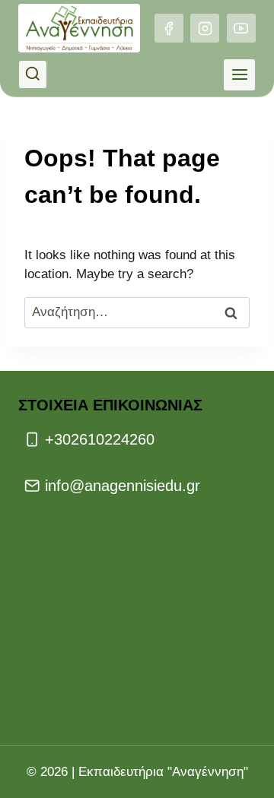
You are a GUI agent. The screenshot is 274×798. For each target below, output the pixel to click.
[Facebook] (169, 28)
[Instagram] (204, 28)
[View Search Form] (32, 74)
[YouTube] (241, 28)
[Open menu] (239, 74)
